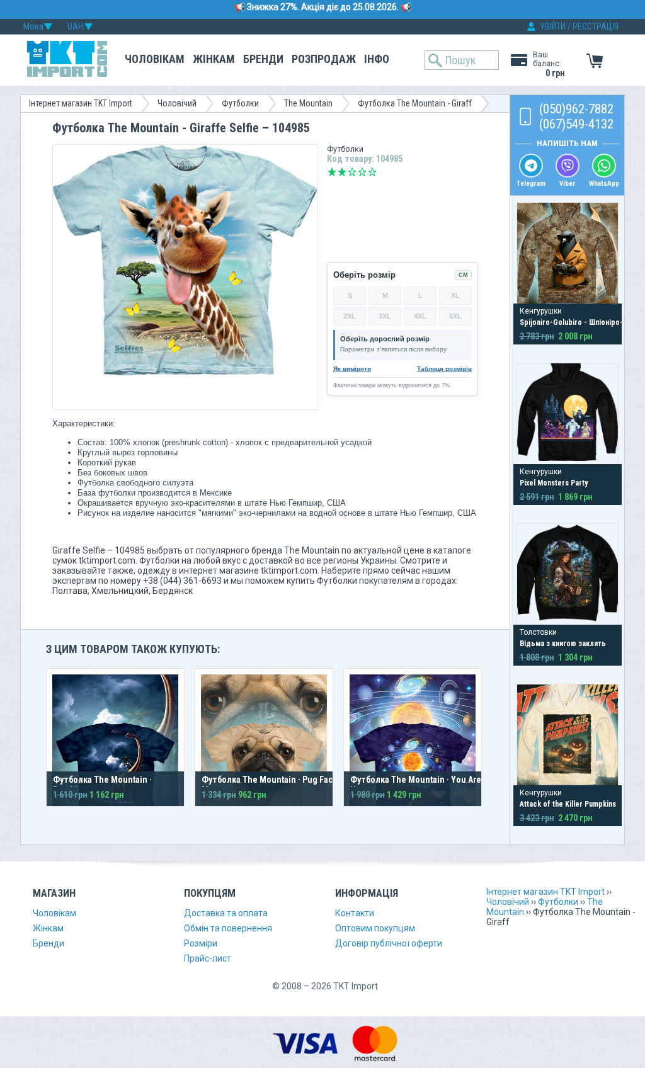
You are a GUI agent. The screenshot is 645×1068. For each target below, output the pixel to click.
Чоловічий (177, 103)
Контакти (354, 913)
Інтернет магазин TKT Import (80, 103)
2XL (349, 316)
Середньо (352, 172)
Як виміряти (352, 368)
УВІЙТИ (553, 26)
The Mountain (308, 103)
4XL (420, 316)
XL (455, 295)
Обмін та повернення (228, 928)
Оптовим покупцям (375, 928)
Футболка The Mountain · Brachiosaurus (102, 785)
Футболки (240, 103)
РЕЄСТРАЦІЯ (596, 26)
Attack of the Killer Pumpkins (568, 804)
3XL (385, 316)
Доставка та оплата (226, 913)
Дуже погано (332, 172)
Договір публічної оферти (388, 943)
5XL (455, 316)
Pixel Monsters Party (554, 483)
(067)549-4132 (576, 124)
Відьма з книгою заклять (563, 643)
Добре (362, 172)
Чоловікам (155, 58)
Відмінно (372, 172)
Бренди (263, 58)
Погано (342, 172)
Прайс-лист (207, 958)
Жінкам (214, 58)
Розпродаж (324, 58)
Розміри (200, 943)
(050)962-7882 (576, 108)
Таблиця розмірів (444, 368)
